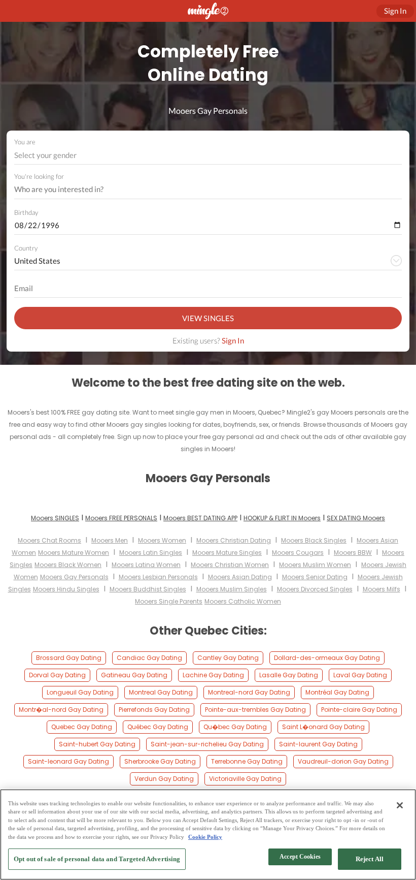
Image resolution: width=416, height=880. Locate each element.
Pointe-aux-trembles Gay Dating (255, 709)
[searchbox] (201, 189)
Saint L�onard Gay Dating (323, 726)
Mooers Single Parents (168, 601)
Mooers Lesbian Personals (158, 577)
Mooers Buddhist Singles (148, 589)
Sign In (233, 340)
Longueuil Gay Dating (80, 692)
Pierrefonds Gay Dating (154, 709)
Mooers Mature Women (73, 552)
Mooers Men (109, 540)
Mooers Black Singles (313, 540)
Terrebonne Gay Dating (247, 761)
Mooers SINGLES (55, 518)
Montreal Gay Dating (161, 692)
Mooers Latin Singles (150, 552)
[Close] (400, 805)
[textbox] (207, 155)
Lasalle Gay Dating (288, 675)
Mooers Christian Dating (233, 540)
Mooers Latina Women (146, 564)
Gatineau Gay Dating (134, 675)
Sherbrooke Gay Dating (160, 761)
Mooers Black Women (67, 564)
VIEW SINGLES (208, 318)
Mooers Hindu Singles (66, 589)
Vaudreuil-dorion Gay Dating (343, 761)
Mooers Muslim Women (315, 564)
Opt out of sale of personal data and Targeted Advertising (97, 859)
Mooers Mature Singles (227, 552)
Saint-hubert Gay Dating (97, 744)
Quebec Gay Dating (81, 726)
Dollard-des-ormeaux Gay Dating (327, 657)
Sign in (395, 10)
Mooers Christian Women (230, 564)
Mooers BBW (353, 552)
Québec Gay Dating (157, 726)
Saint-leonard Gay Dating (68, 761)
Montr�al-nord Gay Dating (61, 709)
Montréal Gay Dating (337, 692)
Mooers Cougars (298, 552)
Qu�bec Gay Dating (235, 726)
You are (25, 142)
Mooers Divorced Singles (315, 589)
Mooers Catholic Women (242, 601)
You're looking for (39, 176)
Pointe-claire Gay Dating (359, 709)
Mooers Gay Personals (74, 577)
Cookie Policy (205, 837)
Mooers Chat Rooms (49, 540)
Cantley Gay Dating (228, 657)
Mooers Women (162, 540)
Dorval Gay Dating (57, 675)
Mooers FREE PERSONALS (121, 518)
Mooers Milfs (381, 589)
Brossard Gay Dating (68, 657)
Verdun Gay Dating (164, 778)
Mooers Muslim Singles (231, 589)
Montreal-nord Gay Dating (249, 692)
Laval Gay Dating (360, 675)
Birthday (26, 212)
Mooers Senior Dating (315, 577)
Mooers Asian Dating (240, 577)
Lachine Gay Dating (213, 675)
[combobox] (208, 155)
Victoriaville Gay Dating (245, 778)
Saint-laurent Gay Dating (318, 744)
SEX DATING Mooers (356, 518)
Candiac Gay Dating (149, 657)
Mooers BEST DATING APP (200, 518)
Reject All (370, 859)
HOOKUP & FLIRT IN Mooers (282, 518)
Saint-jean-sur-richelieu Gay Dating (207, 744)
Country (26, 248)
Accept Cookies (300, 856)
